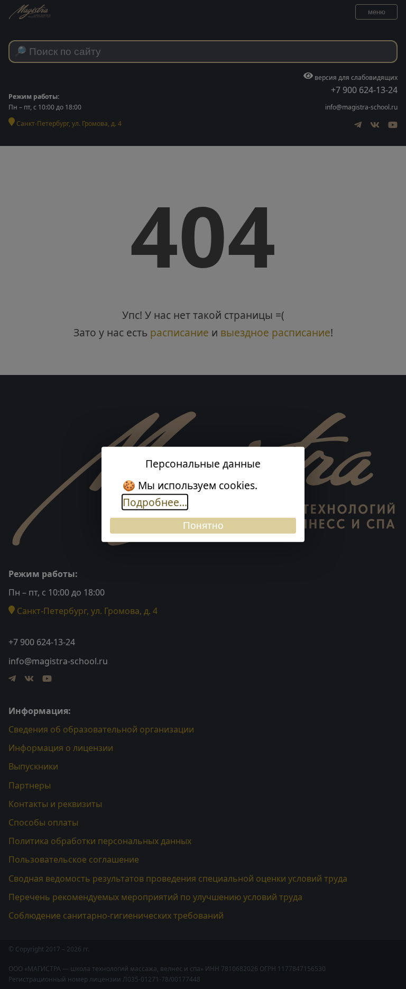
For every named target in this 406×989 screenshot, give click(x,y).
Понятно (203, 525)
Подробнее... (155, 502)
